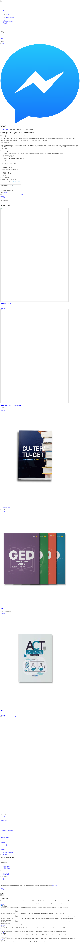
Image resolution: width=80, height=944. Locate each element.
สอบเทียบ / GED (9, 16)
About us (5, 22)
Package (4, 18)
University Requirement (7, 21)
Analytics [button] (2, 932)
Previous (2, 196)
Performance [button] (3, 928)
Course (4, 11)
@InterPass (5, 192)
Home (4, 10)
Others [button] (1, 939)
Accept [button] (1, 888)
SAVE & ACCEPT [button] (4, 942)
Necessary (4, 905)
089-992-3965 (6, 874)
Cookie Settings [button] (3, 890)
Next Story (2, 197)
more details (54, 885)
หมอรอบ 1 (8, 14)
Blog (4, 20)
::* (2, 881)
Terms (4, 879)
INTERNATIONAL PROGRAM (12, 13)
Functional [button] (2, 925)
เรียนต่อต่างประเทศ (10, 17)
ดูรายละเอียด (3, 308)
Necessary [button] (2, 904)
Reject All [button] (2, 889)
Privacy (4, 878)
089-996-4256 (6, 873)
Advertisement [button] (3, 935)
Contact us (5, 23)
